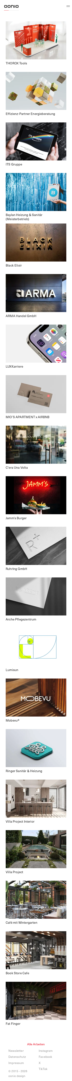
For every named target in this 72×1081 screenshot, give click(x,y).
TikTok (43, 1068)
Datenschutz (17, 1056)
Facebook (45, 1056)
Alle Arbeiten (36, 1044)
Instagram (46, 1050)
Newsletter (16, 1050)
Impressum (16, 1062)
